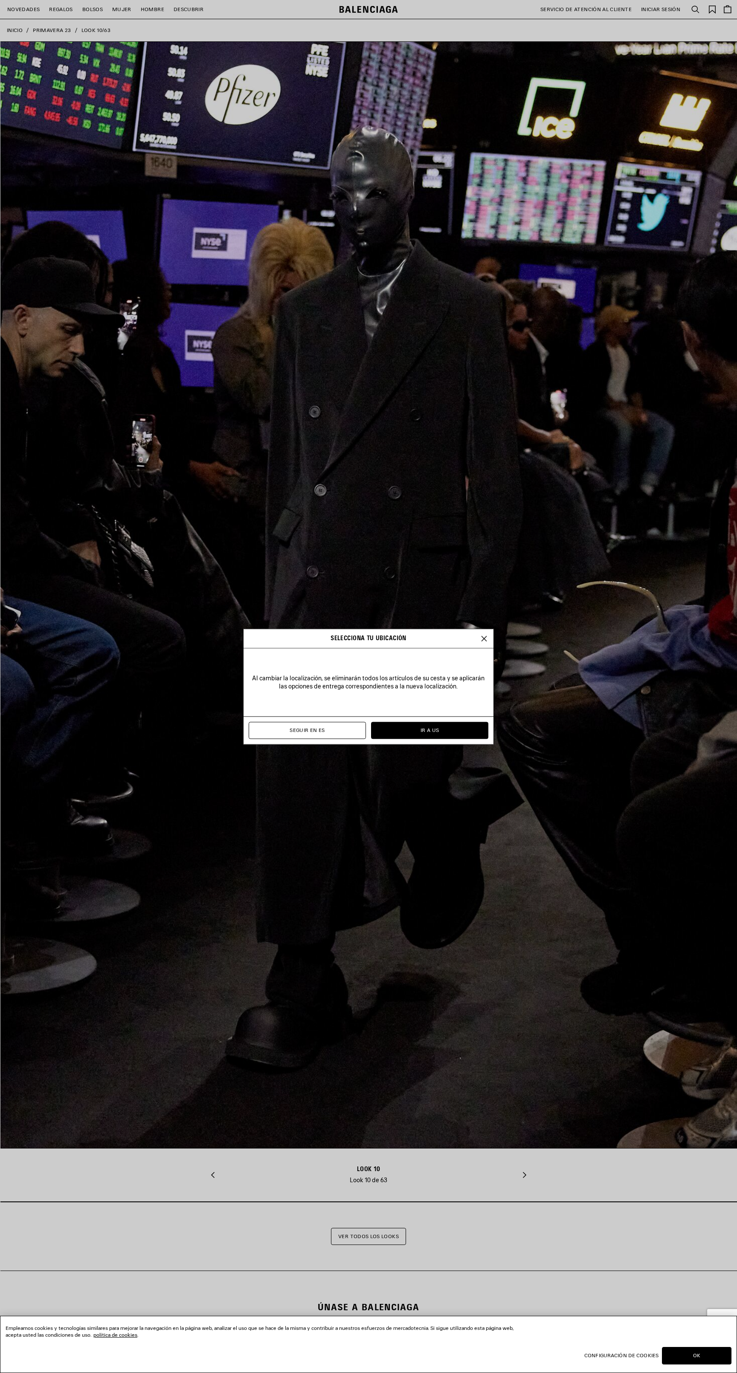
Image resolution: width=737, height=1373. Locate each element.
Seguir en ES (307, 730)
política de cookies (115, 1335)
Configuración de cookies (621, 1355)
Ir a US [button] (430, 730)
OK (696, 1355)
